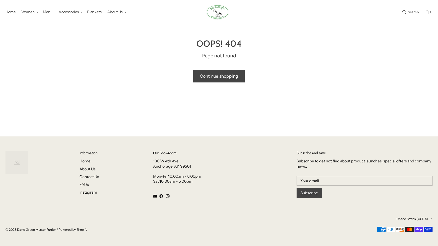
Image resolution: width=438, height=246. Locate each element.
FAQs (84, 184)
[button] (29, 12)
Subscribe (309, 193)
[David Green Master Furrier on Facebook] (161, 196)
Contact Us (89, 176)
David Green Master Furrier (36, 229)
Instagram (88, 192)
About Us (87, 169)
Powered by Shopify (73, 229)
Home (85, 161)
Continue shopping (219, 76)
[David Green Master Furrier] (217, 12)
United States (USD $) (412, 219)
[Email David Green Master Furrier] (155, 196)
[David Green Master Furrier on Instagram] (167, 196)
